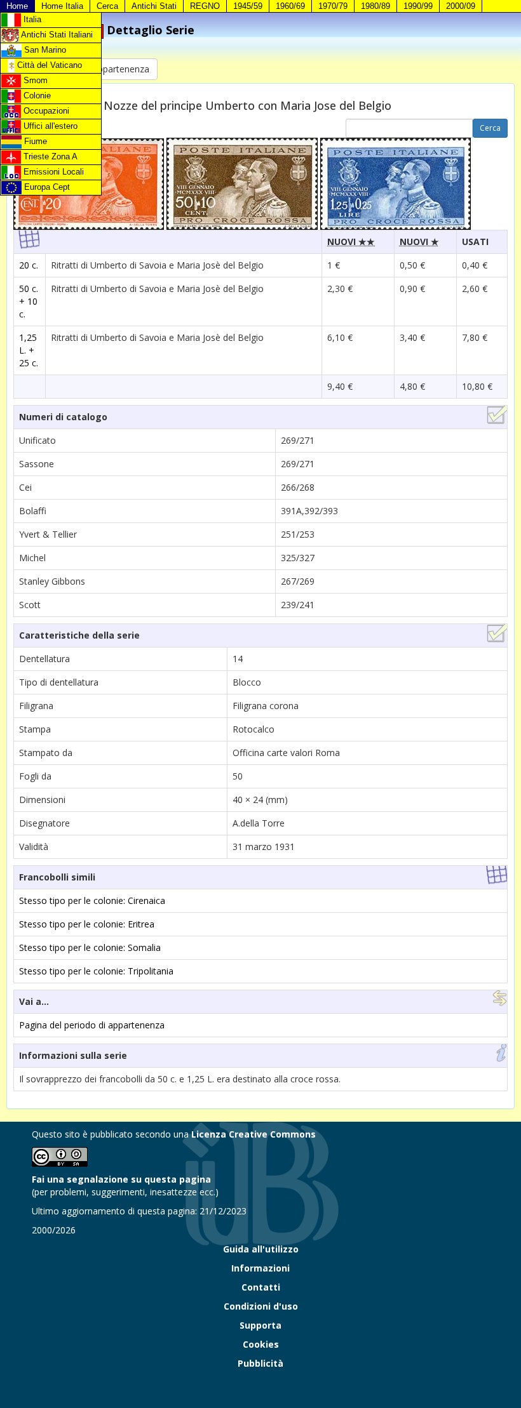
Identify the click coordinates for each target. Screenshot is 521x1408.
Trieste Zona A (49, 156)
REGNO (205, 6)
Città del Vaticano (48, 65)
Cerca (107, 6)
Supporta (260, 1325)
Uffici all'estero (49, 126)
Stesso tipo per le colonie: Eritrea (86, 924)
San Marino (44, 50)
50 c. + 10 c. (28, 301)
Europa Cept (46, 187)
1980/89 (375, 6)
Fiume (34, 141)
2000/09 (460, 6)
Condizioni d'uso (261, 1306)
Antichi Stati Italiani (56, 34)
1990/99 (418, 6)
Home (17, 6)
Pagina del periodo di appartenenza (92, 1025)
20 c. (28, 265)
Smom (34, 80)
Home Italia (62, 6)
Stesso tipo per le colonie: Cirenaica (92, 900)
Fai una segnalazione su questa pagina (121, 1179)
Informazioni (260, 1268)
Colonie (36, 95)
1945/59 (247, 6)
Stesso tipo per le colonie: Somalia (90, 947)
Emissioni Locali (52, 171)
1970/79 (333, 6)
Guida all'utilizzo (261, 1249)
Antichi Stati (154, 6)
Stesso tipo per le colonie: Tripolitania (96, 971)
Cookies (261, 1344)
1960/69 (290, 6)
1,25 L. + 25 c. (28, 350)
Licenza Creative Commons (253, 1134)
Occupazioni (45, 111)
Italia (31, 19)
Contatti (260, 1287)
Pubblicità (260, 1363)
